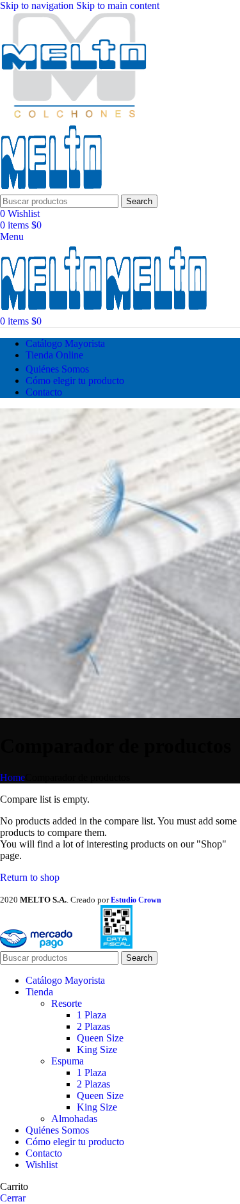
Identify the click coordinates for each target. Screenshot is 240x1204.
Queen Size (100, 1037)
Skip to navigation (38, 5)
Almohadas (74, 1118)
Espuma (67, 1061)
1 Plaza (91, 1014)
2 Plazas (93, 1026)
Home (12, 777)
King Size (97, 1049)
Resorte (66, 1003)
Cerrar (13, 1197)
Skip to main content (117, 5)
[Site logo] (73, 115)
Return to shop (30, 877)
